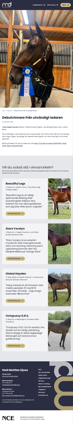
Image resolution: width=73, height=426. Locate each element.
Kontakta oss (43, 395)
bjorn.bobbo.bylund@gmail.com (13, 396)
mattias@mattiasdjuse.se (11, 385)
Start (3, 111)
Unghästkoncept (44, 378)
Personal (41, 392)
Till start (41, 381)
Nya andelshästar (44, 387)
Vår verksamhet (44, 372)
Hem (40, 369)
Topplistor (42, 389)
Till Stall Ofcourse (14, 214)
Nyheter (9, 111)
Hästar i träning (44, 384)
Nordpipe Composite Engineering (31, 417)
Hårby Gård (42, 375)
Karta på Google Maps (10, 376)
